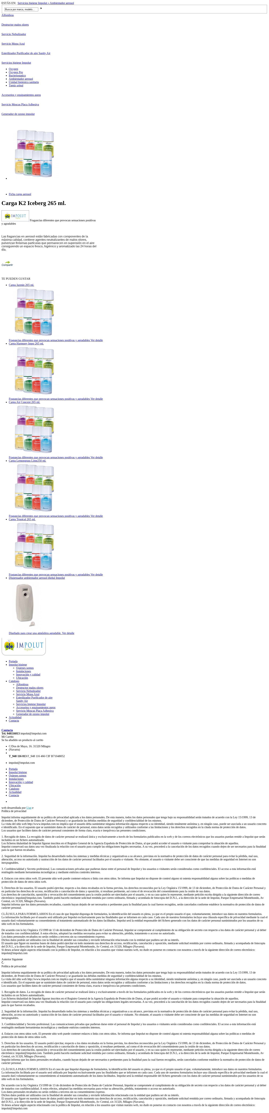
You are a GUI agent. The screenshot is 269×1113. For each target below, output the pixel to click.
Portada (13, 661)
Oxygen (13, 68)
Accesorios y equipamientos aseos (21, 94)
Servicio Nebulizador (13, 34)
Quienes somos (25, 667)
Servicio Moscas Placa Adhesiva (20, 104)
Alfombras (7, 15)
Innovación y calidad (28, 674)
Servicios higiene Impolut (16, 62)
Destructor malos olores (15, 24)
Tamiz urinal (16, 85)
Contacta (14, 720)
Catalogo (14, 681)
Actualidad (15, 717)
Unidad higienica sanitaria (24, 82)
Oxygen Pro (16, 72)
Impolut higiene (18, 664)
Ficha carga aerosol (20, 194)
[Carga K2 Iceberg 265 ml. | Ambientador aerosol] (23, 655)
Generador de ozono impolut (18, 114)
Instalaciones (23, 671)
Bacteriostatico (17, 75)
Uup (28, 807)
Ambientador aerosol (21, 78)
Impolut (38, 807)
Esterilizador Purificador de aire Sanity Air (25, 53)
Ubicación (22, 677)
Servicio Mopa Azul (13, 43)
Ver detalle (97, 340)
